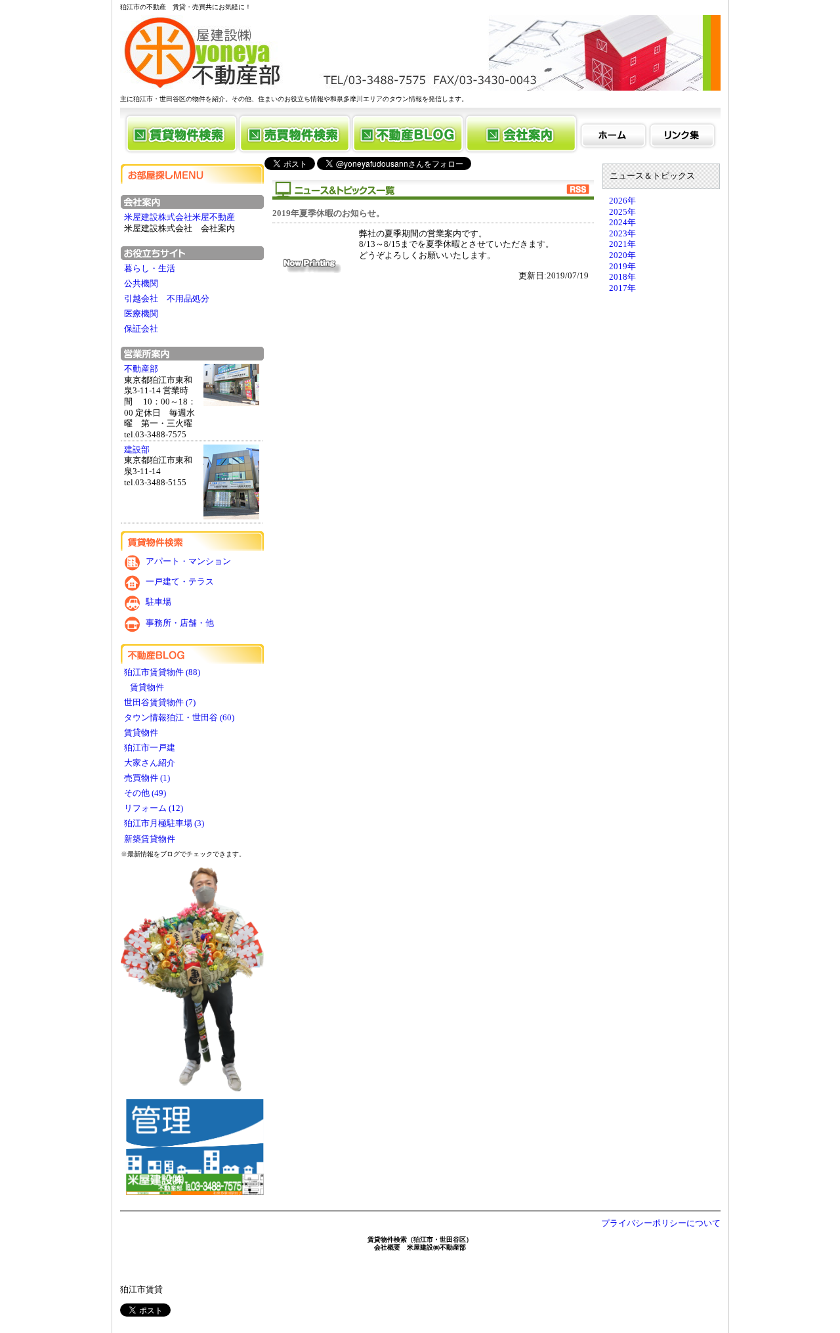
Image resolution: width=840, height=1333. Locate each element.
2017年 (622, 288)
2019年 (622, 266)
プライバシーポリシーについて (661, 1223)
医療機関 (141, 313)
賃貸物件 (145, 687)
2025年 (622, 212)
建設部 (137, 449)
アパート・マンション (188, 561)
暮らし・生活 (149, 268)
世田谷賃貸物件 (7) (160, 702)
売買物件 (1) (147, 778)
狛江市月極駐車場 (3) (164, 823)
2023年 (622, 233)
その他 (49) (145, 793)
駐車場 (158, 602)
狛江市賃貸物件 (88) (162, 672)
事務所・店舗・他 (180, 623)
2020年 (622, 255)
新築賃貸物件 (150, 839)
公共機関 (141, 283)
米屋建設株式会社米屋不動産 (179, 217)
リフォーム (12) (153, 808)
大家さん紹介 (150, 763)
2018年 (622, 277)
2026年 (622, 201)
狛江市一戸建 (150, 748)
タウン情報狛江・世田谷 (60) (179, 717)
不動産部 (141, 369)
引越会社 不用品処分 (166, 298)
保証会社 (141, 329)
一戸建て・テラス (180, 581)
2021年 (622, 244)
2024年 (622, 222)
